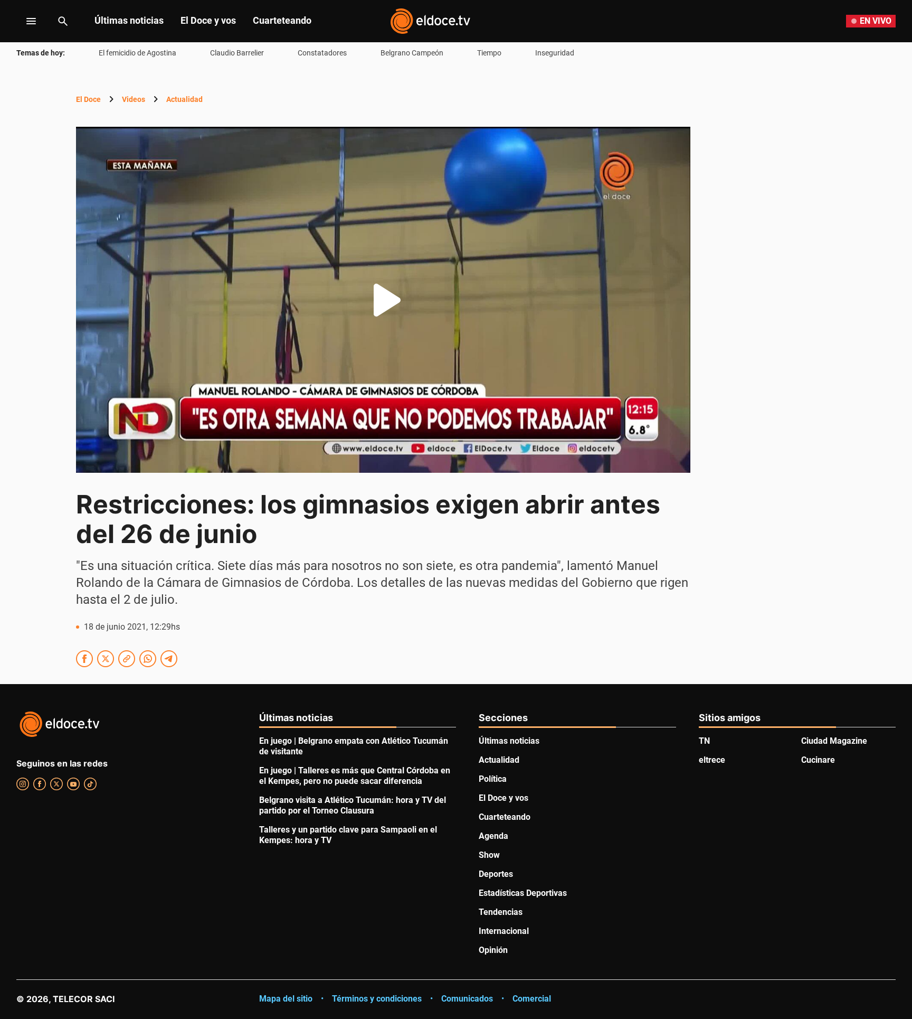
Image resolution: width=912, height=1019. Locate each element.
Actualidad (184, 99)
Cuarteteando (282, 20)
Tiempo (489, 53)
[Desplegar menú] (23, 21)
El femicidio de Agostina (137, 53)
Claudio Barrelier (237, 53)
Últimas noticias (129, 20)
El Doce (88, 99)
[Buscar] (63, 21)
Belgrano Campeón (412, 53)
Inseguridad (554, 53)
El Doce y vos (208, 20)
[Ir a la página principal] (430, 21)
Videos (133, 99)
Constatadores (322, 53)
